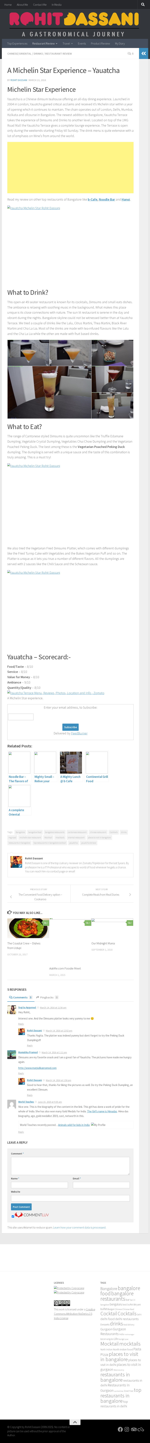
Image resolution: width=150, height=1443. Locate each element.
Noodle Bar (107, 199)
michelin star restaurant (30, 837)
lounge (121, 1339)
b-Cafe (92, 199)
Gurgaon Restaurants (113, 1331)
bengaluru (116, 1304)
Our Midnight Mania (103, 943)
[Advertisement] (70, 167)
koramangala (106, 1339)
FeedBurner (79, 733)
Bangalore (20, 832)
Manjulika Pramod (28, 1052)
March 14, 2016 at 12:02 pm (59, 1030)
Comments (22, 997)
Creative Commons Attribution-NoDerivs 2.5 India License (74, 1314)
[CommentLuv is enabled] (32, 1216)
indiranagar (129, 1334)
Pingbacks (48, 997)
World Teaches (26, 1101)
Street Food (128, 1391)
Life (116, 1339)
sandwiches (118, 1391)
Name (15, 1178)
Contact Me (40, 4)
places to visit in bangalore (99, 837)
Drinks (38, 53)
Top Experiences (17, 43)
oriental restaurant (76, 837)
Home (8, 4)
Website (15, 1191)
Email (77, 1178)
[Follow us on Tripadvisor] (133, 1429)
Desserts (104, 1324)
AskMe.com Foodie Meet (65, 968)
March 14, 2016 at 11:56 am (53, 1007)
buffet (103, 1309)
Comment (17, 1153)
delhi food (107, 1319)
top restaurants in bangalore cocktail (50, 842)
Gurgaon (106, 1329)
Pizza (104, 1354)
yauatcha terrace (88, 842)
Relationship (119, 1370)
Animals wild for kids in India (74, 1125)
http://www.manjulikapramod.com (37, 1068)
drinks (124, 832)
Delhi (139, 1314)
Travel (66, 43)
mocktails (60, 837)
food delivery (128, 1324)
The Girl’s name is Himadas (102, 1111)
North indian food (123, 1349)
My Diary (120, 43)
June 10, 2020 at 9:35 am (50, 1102)
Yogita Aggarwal (27, 1007)
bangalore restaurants (54, 832)
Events (82, 43)
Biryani (137, 1304)
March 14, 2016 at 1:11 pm (54, 1052)
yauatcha (73, 842)
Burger (110, 1309)
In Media (56, 4)
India (121, 1334)
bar (128, 1299)
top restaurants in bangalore (120, 1395)
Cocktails (114, 832)
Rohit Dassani (19, 80)
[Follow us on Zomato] (140, 1429)
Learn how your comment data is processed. (79, 1227)
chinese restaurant (98, 832)
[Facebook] (120, 1429)
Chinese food (128, 1309)
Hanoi (126, 199)
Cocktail (108, 1313)
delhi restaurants (127, 1319)
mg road (12, 837)
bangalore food (35, 832)
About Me (22, 4)
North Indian (106, 1349)
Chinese (118, 1309)
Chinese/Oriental (19, 53)
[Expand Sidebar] (143, 53)
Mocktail (48, 837)
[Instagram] (127, 1429)
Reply (21, 1024)
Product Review (100, 43)
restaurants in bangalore (19, 842)
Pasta (137, 1349)
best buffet (128, 1304)
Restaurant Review (43, 43)
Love (126, 1339)
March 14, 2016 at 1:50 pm (58, 1080)
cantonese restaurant (77, 832)
